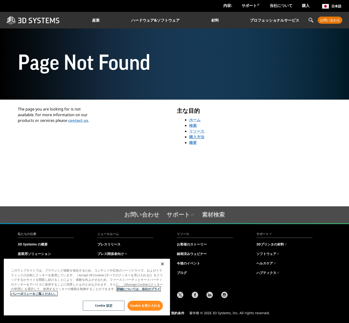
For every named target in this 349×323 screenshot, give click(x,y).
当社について (281, 5)
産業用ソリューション (34, 253)
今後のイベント (188, 263)
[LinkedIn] (209, 295)
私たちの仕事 (27, 234)
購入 (306, 5)
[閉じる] (162, 264)
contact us (78, 120)
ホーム (195, 119)
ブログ (182, 272)
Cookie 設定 (104, 305)
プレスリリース (109, 244)
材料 (215, 20)
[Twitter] (180, 295)
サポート (249, 5)
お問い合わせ (330, 20)
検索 (193, 125)
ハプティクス (266, 272)
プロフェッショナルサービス (274, 20)
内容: (227, 5)
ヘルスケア (264, 263)
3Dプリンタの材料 (270, 244)
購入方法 (196, 136)
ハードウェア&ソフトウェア (155, 20)
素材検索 (213, 214)
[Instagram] (224, 295)
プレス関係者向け (110, 253)
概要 (193, 142)
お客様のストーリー (192, 244)
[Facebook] (195, 295)
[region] (87, 287)
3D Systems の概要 (33, 244)
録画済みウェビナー (192, 253)
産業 (96, 20)
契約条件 (177, 313)
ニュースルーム (108, 234)
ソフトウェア (266, 253)
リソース (196, 131)
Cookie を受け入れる (145, 305)
